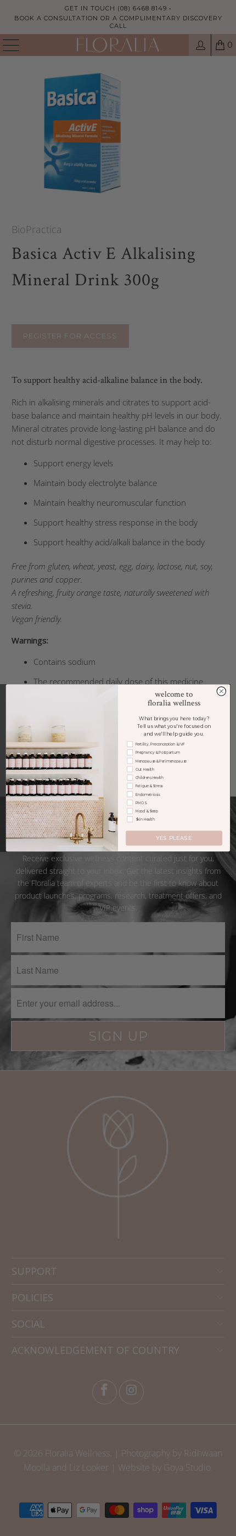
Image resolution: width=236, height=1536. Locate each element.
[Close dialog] (221, 691)
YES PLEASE (174, 838)
